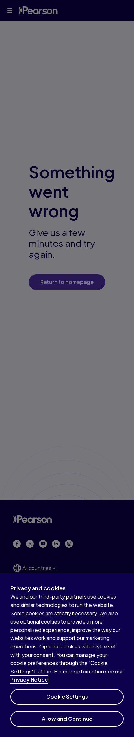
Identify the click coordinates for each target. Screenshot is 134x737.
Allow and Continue (67, 718)
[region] (67, 655)
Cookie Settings (67, 696)
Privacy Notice (29, 679)
